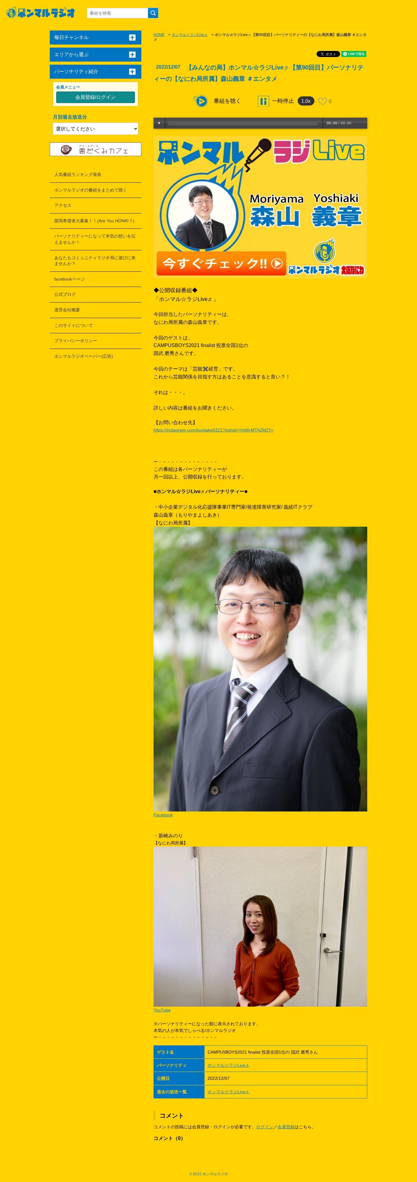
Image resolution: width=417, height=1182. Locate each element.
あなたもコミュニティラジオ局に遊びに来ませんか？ (95, 260)
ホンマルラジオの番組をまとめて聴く (90, 190)
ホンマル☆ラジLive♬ (190, 35)
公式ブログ (65, 294)
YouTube (162, 1010)
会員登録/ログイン (95, 97)
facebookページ (69, 279)
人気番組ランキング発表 (77, 174)
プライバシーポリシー (75, 340)
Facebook (163, 814)
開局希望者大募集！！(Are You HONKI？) (94, 220)
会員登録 (286, 1126)
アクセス (62, 205)
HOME (159, 35)
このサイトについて (73, 325)
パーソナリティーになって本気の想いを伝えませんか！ (95, 239)
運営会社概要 (67, 309)
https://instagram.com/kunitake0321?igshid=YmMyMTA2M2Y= (214, 430)
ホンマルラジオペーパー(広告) (83, 356)
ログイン (264, 1126)
